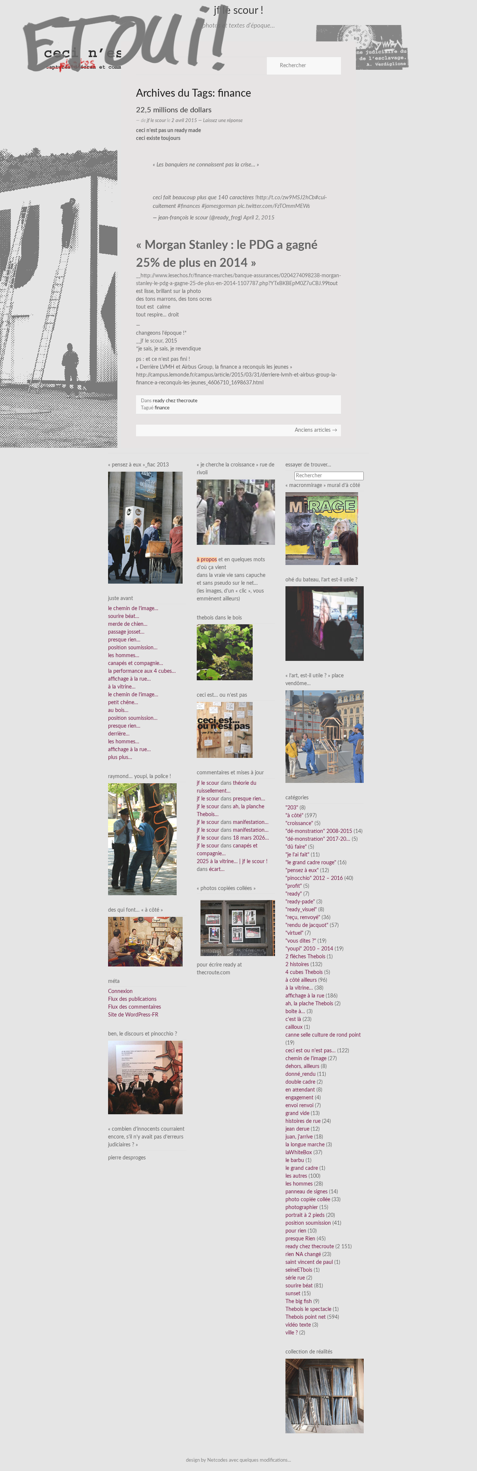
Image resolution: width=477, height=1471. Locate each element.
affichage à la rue (304, 996)
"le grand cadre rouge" (310, 862)
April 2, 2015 (259, 218)
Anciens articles (316, 430)
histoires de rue (302, 1121)
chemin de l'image (305, 1058)
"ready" (293, 894)
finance (162, 408)
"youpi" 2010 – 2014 (309, 949)
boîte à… (295, 1011)
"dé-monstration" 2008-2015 (318, 831)
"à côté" (294, 815)
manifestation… (251, 822)
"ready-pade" (300, 902)
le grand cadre (301, 1168)
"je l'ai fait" (297, 855)
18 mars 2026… (251, 838)
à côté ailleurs (301, 980)
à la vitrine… (122, 687)
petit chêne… (123, 702)
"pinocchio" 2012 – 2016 (314, 878)
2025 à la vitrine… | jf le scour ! (232, 861)
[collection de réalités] (324, 1396)
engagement (299, 1097)
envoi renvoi (299, 1105)
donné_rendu (300, 1074)
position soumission (308, 1223)
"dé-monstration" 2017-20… (317, 839)
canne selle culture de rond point (323, 1035)
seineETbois (298, 1270)
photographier (301, 1207)
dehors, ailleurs (302, 1066)
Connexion (120, 991)
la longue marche (305, 1144)
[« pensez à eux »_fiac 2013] (145, 527)
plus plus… (120, 757)
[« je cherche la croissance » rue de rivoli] (236, 512)
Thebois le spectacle (308, 1309)
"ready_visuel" (301, 909)
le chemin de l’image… (133, 608)
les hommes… (123, 655)
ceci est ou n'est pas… (310, 1050)
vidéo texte (298, 1325)
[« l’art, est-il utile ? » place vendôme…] (324, 736)
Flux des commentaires (134, 1007)
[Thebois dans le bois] (225, 652)
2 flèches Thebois (305, 956)
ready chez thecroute (175, 401)
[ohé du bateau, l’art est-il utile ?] (324, 623)
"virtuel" (294, 933)
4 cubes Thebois (304, 972)
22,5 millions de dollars (174, 110)
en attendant (300, 1090)
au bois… (118, 710)
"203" (291, 808)
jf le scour (156, 120)
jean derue (297, 1129)
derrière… (119, 734)
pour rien (295, 1231)
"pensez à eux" (302, 870)
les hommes (299, 1184)
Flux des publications (132, 999)
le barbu (294, 1160)
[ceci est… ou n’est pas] (225, 730)
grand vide (297, 1113)
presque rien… (124, 640)
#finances (188, 206)
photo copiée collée (307, 1199)
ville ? (291, 1333)
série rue (295, 1278)
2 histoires (297, 964)
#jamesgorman (219, 206)
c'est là (293, 1019)
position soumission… (133, 647)
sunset (292, 1293)
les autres (296, 1176)
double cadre (300, 1082)
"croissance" (299, 823)
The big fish (298, 1301)
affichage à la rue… (129, 679)
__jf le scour (149, 341)
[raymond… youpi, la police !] (142, 839)
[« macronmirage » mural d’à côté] (321, 528)
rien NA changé (303, 1254)
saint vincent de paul (309, 1262)
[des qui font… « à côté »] (145, 941)
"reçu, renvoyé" (302, 917)
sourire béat (299, 1286)
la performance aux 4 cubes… (142, 671)
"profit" (293, 886)
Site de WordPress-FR (133, 1015)
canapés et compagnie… (135, 663)
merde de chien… (128, 624)
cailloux (294, 1027)
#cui (320, 197)
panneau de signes (306, 1191)
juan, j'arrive (299, 1137)
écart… (217, 869)
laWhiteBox (298, 1152)
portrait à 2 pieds (305, 1215)
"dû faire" (296, 847)
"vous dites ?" (300, 941)
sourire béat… (123, 616)
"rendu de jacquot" (306, 925)
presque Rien (300, 1239)
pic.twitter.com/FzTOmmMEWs (274, 206)
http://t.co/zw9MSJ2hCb (286, 197)
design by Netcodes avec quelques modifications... (238, 1460)
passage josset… (126, 632)
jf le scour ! (238, 10)
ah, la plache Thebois (309, 1003)
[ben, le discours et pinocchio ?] (145, 1077)
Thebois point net (305, 1317)
